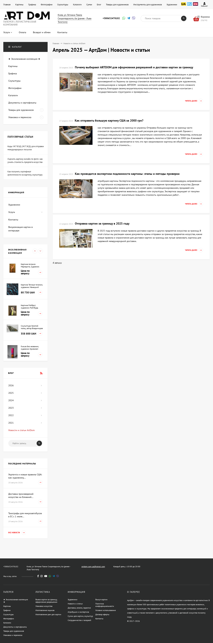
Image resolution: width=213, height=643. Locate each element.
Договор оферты (102, 614)
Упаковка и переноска (12, 635)
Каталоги (77, 4)
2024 (11, 400)
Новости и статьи (75, 603)
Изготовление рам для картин (48, 614)
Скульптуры (62, 4)
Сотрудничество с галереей (79, 620)
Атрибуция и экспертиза (78, 612)
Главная (6, 4)
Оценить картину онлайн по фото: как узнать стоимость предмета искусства (25, 161)
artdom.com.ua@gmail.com (93, 566)
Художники (172, 4)
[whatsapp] (50, 576)
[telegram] (54, 576)
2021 (11, 422)
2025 (11, 392)
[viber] (57, 576)
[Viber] (133, 18)
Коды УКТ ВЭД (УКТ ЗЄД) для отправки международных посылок (25, 148)
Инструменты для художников (147, 4)
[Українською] (183, 5)
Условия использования (105, 610)
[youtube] (45, 576)
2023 (11, 407)
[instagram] (41, 576)
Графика (32, 4)
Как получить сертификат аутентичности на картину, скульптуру (24, 173)
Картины (19, 4)
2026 (11, 385)
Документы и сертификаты (15, 627)
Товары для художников (117, 4)
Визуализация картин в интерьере (20, 229)
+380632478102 (111, 18)
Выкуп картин (101, 599)
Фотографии (46, 4)
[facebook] (38, 576)
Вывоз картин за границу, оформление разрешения (46, 600)
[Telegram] (128, 18)
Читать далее (191, 101)
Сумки (89, 4)
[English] (195, 5)
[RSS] (41, 373)
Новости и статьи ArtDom (74, 43)
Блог (99, 4)
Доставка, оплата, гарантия (79, 608)
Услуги (11, 212)
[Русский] (189, 5)
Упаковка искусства (43, 606)
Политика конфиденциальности (104, 604)
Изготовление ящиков (44, 610)
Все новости (14, 533)
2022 (11, 415)
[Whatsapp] (123, 18)
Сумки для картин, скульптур (80, 616)
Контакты (13, 219)
